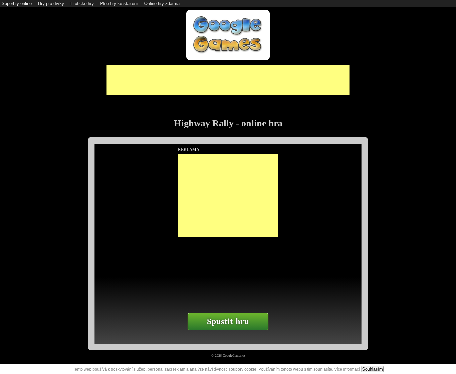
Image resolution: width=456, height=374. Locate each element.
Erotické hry (82, 3)
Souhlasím (372, 369)
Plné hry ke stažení (119, 3)
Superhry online (17, 3)
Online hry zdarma (162, 3)
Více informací (347, 369)
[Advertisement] (228, 80)
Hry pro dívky (51, 3)
